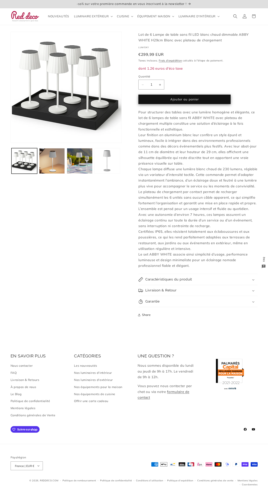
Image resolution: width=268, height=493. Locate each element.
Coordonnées (250, 484)
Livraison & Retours (25, 380)
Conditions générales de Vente (33, 415)
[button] (93, 16)
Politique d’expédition (180, 480)
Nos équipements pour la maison (98, 387)
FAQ (14, 373)
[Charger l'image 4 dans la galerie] (107, 161)
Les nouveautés (85, 366)
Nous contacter (22, 366)
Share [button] (146, 315)
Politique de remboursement (79, 480)
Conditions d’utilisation (149, 480)
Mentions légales (23, 408)
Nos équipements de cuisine (94, 394)
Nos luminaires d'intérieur (93, 373)
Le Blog (16, 394)
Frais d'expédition (170, 60)
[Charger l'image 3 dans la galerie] (79, 161)
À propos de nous (23, 387)
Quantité (144, 76)
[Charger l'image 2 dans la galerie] (52, 161)
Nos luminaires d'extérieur (93, 380)
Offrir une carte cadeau (91, 401)
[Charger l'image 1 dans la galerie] (24, 161)
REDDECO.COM (49, 480)
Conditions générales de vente (215, 480)
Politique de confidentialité (30, 401)
